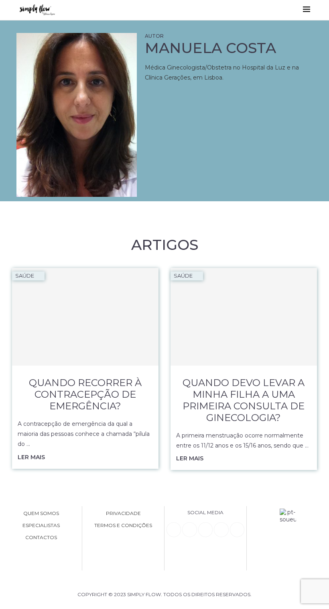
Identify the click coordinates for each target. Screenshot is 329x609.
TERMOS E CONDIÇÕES (123, 525)
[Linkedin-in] (174, 529)
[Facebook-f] (189, 529)
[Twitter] (237, 529)
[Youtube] (221, 529)
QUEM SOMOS (41, 513)
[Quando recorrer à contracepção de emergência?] (85, 317)
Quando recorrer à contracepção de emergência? (85, 394)
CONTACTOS (41, 537)
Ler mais (31, 457)
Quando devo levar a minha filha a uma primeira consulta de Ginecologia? (244, 400)
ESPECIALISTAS (41, 525)
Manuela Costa (210, 48)
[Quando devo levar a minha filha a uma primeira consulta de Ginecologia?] (244, 317)
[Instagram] (205, 529)
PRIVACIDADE (123, 513)
